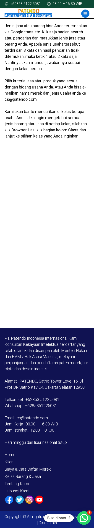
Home (10, 454)
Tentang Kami (17, 483)
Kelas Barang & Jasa (23, 476)
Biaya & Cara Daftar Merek (28, 469)
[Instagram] (29, 500)
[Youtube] (39, 500)
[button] (84, 518)
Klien (9, 461)
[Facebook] (9, 499)
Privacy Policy (76, 516)
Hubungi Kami (17, 491)
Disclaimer (47, 522)
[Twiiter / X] (20, 500)
